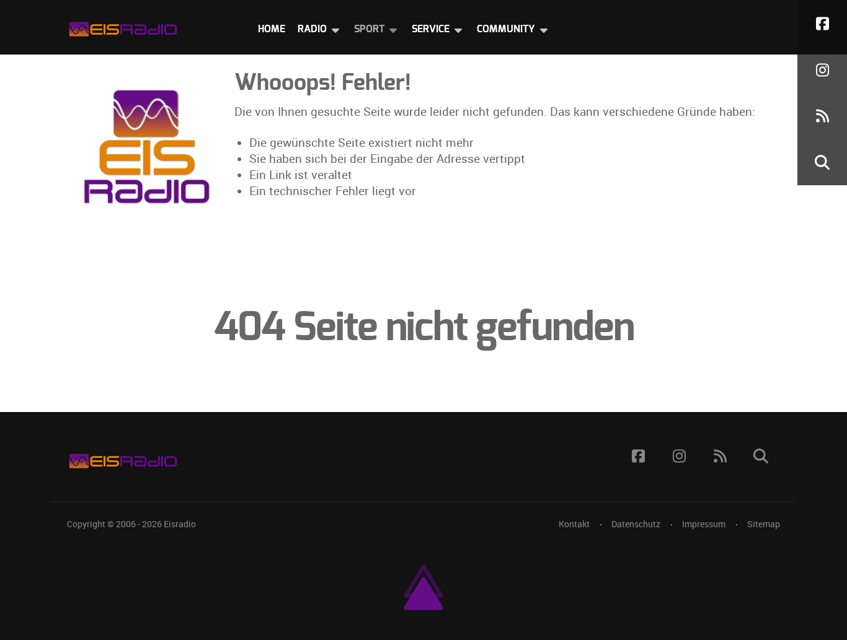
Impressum (703, 524)
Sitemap (763, 524)
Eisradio (180, 524)
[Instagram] (822, 69)
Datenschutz (635, 524)
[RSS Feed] (822, 116)
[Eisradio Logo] (123, 26)
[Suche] (822, 162)
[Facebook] (822, 23)
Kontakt (574, 524)
